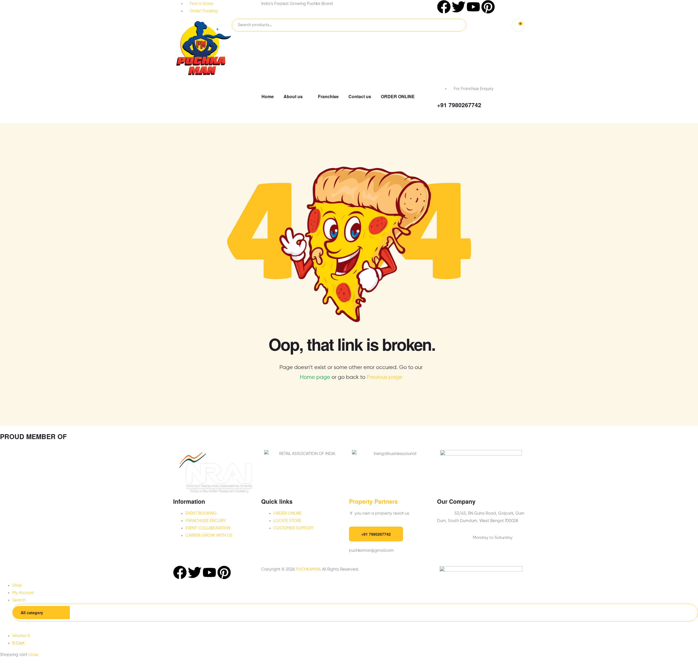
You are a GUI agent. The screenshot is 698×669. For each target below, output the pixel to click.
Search (453, 25)
